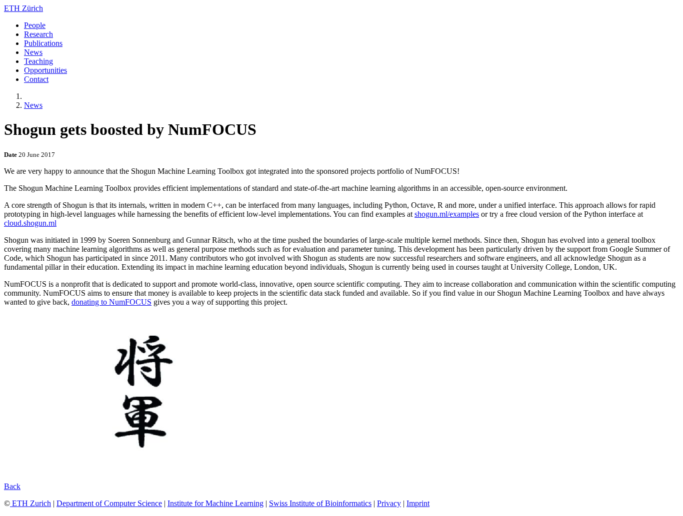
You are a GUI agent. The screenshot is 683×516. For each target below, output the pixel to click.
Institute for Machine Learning (216, 503)
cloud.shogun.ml (30, 223)
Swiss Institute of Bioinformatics (320, 503)
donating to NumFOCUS (112, 302)
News (33, 105)
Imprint (418, 503)
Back (12, 486)
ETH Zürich (23, 8)
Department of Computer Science (109, 503)
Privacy (389, 503)
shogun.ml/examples (446, 214)
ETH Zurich (30, 503)
